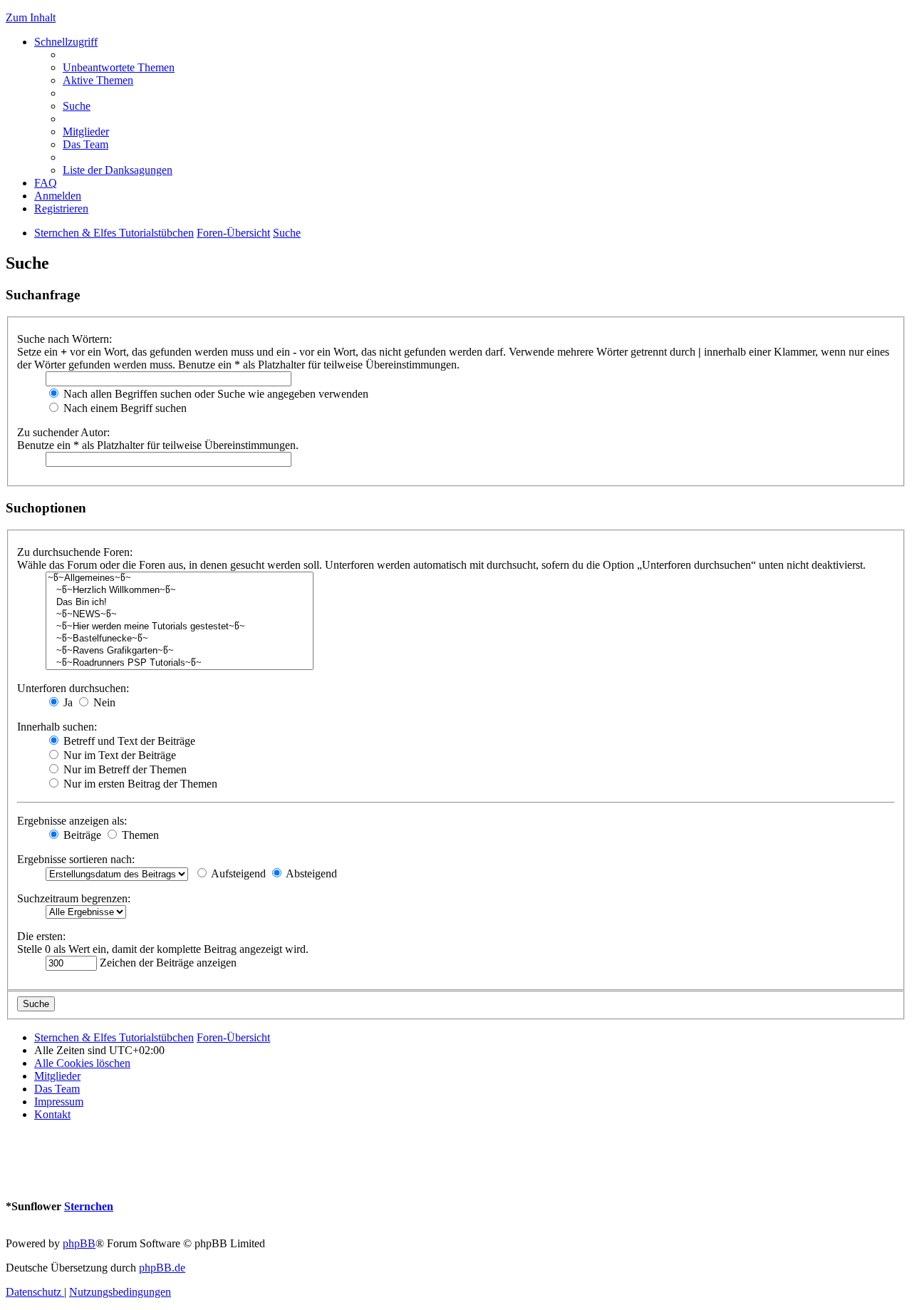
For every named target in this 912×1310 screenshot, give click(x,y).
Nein (102, 702)
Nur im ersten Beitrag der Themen (139, 784)
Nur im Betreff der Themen (124, 769)
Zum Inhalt (31, 17)
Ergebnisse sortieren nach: (76, 859)
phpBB (79, 1243)
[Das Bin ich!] (179, 603)
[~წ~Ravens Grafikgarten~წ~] (179, 651)
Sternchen (88, 1206)
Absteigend (310, 873)
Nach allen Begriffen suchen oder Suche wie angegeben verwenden (214, 394)
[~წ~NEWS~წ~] (179, 615)
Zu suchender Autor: (63, 432)
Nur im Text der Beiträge (118, 755)
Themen (139, 835)
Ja (67, 702)
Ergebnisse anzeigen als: (72, 821)
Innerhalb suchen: (57, 727)
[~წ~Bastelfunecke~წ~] (179, 639)
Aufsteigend (237, 873)
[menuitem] (119, 67)
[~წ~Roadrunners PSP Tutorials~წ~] (179, 663)
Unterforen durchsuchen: (73, 688)
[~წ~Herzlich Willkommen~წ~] (179, 590)
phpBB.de (162, 1268)
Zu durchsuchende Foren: (75, 552)
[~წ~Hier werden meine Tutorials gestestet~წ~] (179, 627)
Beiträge (81, 835)
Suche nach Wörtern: (64, 339)
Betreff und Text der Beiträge (128, 741)
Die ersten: (41, 936)
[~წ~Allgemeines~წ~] (179, 578)
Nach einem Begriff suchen (124, 408)
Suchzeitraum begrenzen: (73, 898)
